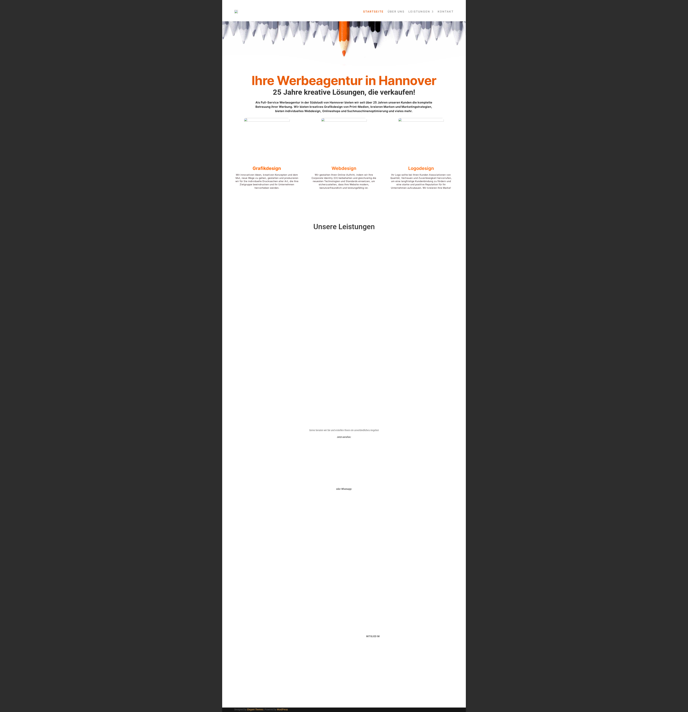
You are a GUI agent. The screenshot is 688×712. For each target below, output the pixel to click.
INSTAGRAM (315, 652)
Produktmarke (267, 268)
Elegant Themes (255, 709)
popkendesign (391, 689)
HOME (257, 625)
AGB (315, 633)
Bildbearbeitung (286, 318)
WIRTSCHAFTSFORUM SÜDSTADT (372, 640)
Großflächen (344, 258)
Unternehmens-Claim (267, 258)
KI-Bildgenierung (286, 324)
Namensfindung (267, 249)
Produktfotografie (286, 311)
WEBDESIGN (257, 642)
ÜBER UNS (396, 11)
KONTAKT (446, 11)
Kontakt (344, 382)
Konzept (421, 249)
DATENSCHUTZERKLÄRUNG (315, 625)
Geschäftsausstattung (267, 263)
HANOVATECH (373, 625)
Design (421, 254)
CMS (421, 263)
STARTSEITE (373, 11)
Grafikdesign (267, 168)
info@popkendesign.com (430, 649)
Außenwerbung (344, 254)
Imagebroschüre (267, 272)
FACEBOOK (315, 648)
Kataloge (344, 277)
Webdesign (344, 168)
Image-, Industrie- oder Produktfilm (402, 305)
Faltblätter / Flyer (344, 272)
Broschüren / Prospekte (344, 268)
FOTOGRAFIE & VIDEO (257, 646)
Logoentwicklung (267, 254)
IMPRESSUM (315, 629)
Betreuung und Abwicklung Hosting (421, 277)
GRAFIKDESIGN (257, 633)
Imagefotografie (286, 305)
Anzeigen (344, 249)
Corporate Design (267, 277)
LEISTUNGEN (419, 11)
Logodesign (421, 168)
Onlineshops (421, 258)
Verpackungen (344, 282)
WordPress (282, 709)
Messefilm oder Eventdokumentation (401, 311)
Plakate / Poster (344, 263)
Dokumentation (402, 330)
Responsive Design (421, 268)
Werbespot (402, 318)
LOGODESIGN (257, 638)
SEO (421, 272)
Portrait (401, 324)
